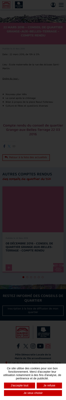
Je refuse (49, 385)
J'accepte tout (19, 385)
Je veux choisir (33, 393)
